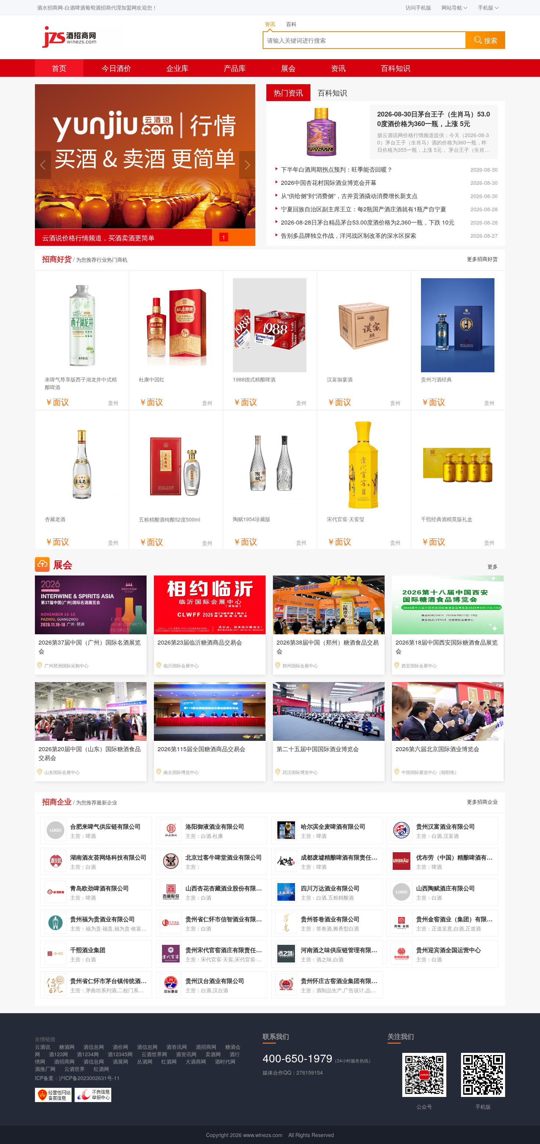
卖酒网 (213, 1054)
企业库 (177, 67)
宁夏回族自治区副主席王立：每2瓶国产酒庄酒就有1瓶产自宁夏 (363, 209)
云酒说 (42, 1046)
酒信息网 (93, 1046)
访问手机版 (418, 7)
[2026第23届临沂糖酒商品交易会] (210, 604)
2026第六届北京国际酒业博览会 (437, 749)
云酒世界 (74, 1068)
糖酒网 (67, 1046)
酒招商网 (206, 1046)
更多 (492, 566)
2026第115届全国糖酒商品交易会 (201, 749)
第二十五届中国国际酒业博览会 (318, 749)
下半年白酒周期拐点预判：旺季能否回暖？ (337, 169)
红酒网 (169, 1061)
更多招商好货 (482, 258)
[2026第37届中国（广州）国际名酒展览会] (91, 604)
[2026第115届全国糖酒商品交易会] (210, 710)
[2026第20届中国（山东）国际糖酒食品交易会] (91, 710)
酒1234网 (88, 1054)
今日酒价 (116, 67)
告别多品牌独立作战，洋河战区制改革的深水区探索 (348, 235)
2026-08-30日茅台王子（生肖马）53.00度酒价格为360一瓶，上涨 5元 (433, 118)
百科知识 (395, 67)
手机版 (485, 7)
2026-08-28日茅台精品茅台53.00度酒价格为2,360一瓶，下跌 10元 (367, 222)
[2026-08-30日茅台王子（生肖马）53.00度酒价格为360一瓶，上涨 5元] (322, 132)
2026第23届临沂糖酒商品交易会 (200, 642)
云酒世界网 (154, 1054)
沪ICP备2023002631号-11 (89, 1078)
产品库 (235, 67)
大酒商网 (196, 1061)
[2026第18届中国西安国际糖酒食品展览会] (448, 604)
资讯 (338, 67)
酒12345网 (120, 1054)
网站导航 (452, 7)
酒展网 (120, 1061)
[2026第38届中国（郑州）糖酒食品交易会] (329, 604)
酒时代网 (225, 1061)
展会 (288, 67)
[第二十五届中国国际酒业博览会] (329, 710)
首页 (59, 67)
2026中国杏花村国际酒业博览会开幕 (329, 182)
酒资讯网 (176, 1046)
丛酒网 (144, 1061)
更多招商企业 (482, 801)
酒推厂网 (45, 1068)
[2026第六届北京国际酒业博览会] (448, 710)
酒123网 (58, 1054)
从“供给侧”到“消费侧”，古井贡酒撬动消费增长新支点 (349, 195)
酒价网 (120, 1046)
